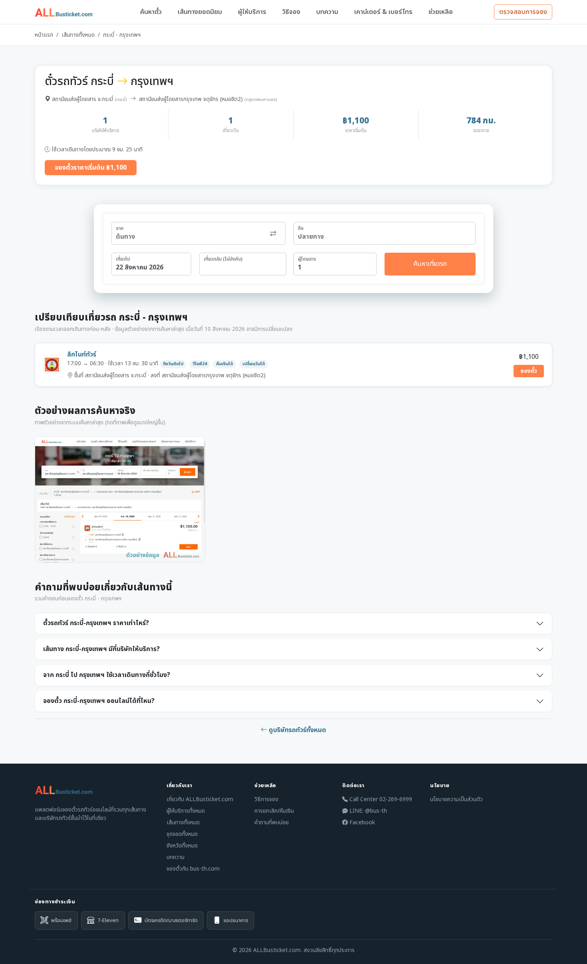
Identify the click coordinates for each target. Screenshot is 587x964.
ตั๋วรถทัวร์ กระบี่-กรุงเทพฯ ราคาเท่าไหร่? (96, 623)
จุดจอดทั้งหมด (182, 834)
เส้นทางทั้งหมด (78, 35)
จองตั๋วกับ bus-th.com (193, 869)
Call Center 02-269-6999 (380, 799)
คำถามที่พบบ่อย (271, 822)
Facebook (361, 822)
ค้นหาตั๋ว (151, 12)
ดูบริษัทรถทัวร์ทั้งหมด (296, 730)
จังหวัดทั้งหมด (182, 845)
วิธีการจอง (266, 799)
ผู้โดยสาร (307, 259)
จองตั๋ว (528, 371)
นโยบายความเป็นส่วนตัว (456, 799)
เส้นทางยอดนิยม (200, 12)
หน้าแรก (44, 35)
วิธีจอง (291, 12)
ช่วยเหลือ (440, 12)
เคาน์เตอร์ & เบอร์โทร (383, 12)
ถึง (300, 228)
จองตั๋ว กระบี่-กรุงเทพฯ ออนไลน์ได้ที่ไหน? (99, 701)
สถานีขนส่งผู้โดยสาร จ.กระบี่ (82, 99)
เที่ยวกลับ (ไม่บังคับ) (223, 259)
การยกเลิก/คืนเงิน (274, 811)
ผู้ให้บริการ (252, 12)
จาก (119, 228)
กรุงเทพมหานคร (261, 99)
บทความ (327, 12)
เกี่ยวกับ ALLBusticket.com (200, 799)
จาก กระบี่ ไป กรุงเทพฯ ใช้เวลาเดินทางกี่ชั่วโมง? (106, 675)
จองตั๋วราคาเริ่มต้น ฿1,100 (91, 167)
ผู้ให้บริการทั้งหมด (186, 811)
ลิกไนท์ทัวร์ (81, 354)
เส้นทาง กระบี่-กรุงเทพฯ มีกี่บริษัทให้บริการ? (101, 649)
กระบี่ (120, 99)
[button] (120, 499)
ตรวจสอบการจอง (523, 12)
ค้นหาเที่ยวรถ (430, 264)
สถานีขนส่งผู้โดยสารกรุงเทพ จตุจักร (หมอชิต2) (191, 99)
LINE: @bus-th (367, 811)
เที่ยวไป (123, 259)
